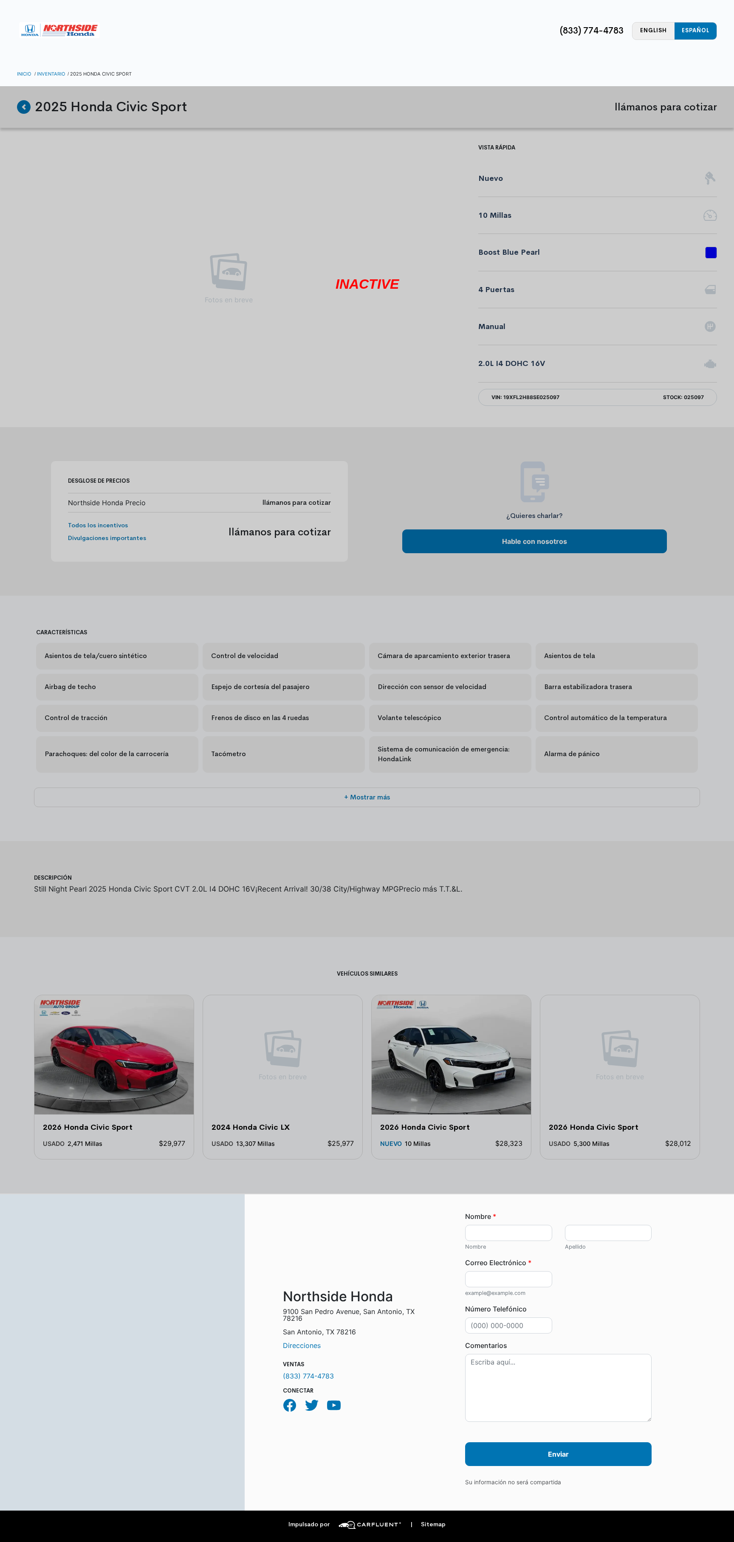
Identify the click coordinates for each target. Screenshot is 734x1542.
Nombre (480, 1216)
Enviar (558, 1454)
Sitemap (428, 1524)
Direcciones (302, 1345)
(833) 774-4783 (592, 30)
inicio (24, 74)
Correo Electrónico (498, 1262)
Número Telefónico (496, 1309)
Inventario (51, 74)
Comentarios (486, 1345)
